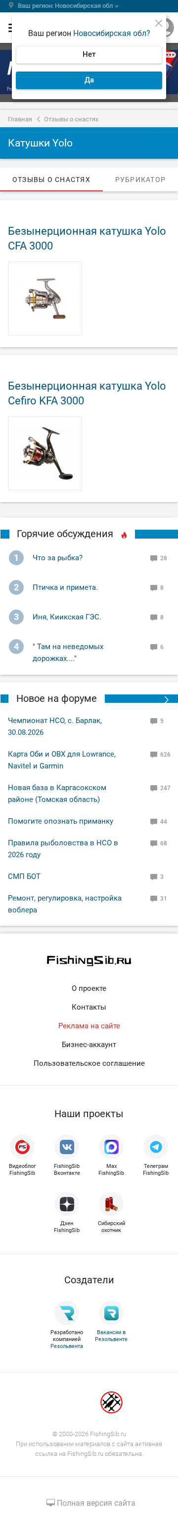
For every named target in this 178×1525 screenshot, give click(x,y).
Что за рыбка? (58, 557)
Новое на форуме (56, 698)
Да (89, 79)
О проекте (89, 988)
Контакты (89, 1007)
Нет (89, 54)
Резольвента (66, 1346)
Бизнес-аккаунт (89, 1044)
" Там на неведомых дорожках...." (68, 652)
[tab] (51, 179)
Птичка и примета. (65, 587)
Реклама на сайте (89, 1025)
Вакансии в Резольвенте (111, 1336)
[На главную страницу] (89, 961)
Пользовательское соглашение (89, 1063)
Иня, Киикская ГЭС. (67, 617)
